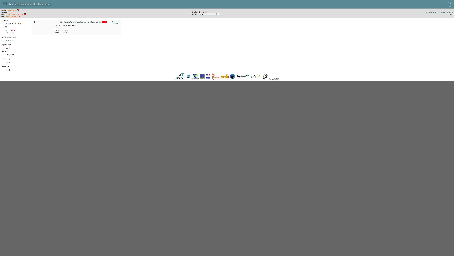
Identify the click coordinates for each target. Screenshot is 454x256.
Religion (8, 62)
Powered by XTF (274, 79)
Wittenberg (9, 40)
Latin (7, 70)
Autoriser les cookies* (115, 22)
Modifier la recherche (432, 12)
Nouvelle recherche (447, 12)
